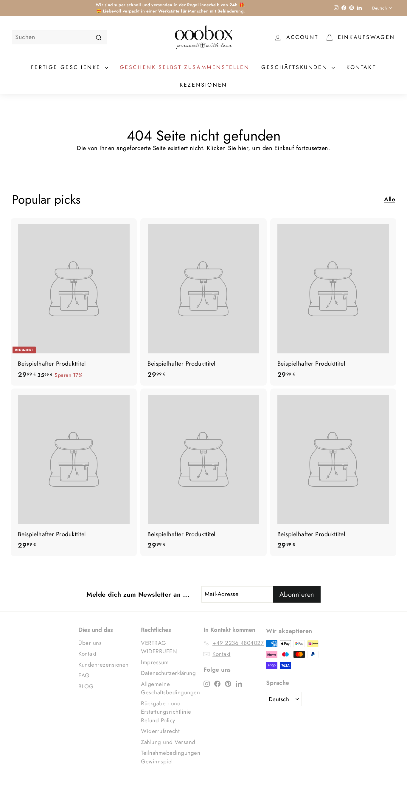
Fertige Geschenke (67, 67)
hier (243, 148)
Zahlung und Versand (168, 742)
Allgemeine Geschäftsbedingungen (170, 688)
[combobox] (59, 37)
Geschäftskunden (295, 67)
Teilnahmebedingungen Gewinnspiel (170, 757)
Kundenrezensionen (103, 665)
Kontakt (361, 67)
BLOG (86, 686)
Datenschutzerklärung (168, 673)
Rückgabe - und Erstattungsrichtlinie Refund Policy (166, 711)
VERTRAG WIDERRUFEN (159, 647)
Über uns (90, 643)
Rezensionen (203, 85)
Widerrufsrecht (160, 731)
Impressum (155, 662)
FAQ (84, 675)
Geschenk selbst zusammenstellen (185, 67)
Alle (389, 199)
